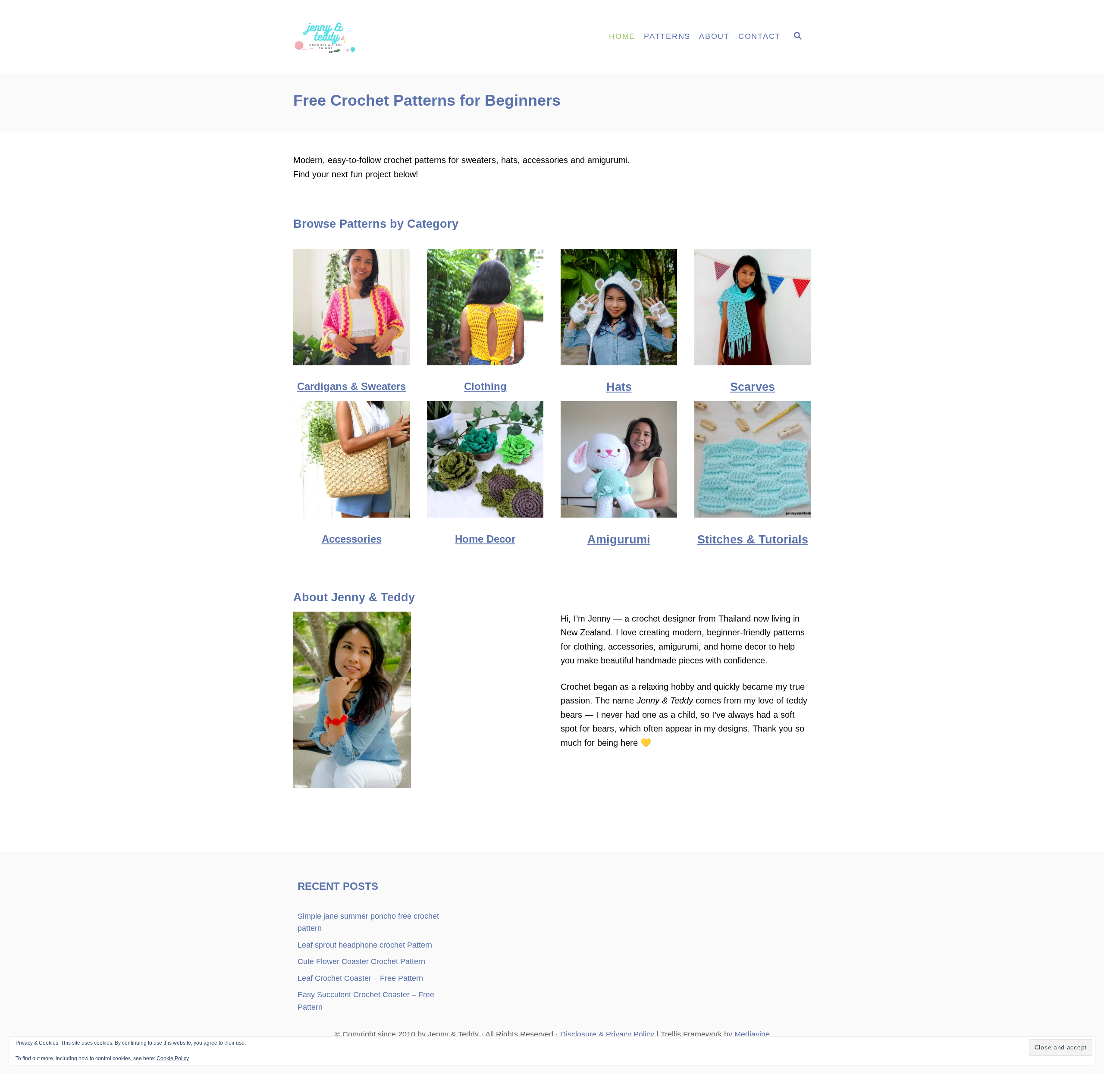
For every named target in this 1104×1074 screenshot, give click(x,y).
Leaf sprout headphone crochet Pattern (365, 945)
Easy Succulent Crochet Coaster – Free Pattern (366, 1000)
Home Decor (485, 539)
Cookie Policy (173, 1058)
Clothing (485, 386)
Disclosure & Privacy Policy (607, 1034)
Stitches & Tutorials (752, 539)
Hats (619, 386)
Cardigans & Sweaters (351, 386)
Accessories (352, 539)
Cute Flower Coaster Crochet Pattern (361, 961)
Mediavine (752, 1034)
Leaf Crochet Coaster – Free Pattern (360, 978)
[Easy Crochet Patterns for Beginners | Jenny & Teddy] (370, 36)
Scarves (752, 386)
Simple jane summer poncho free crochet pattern (368, 922)
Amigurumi (618, 539)
